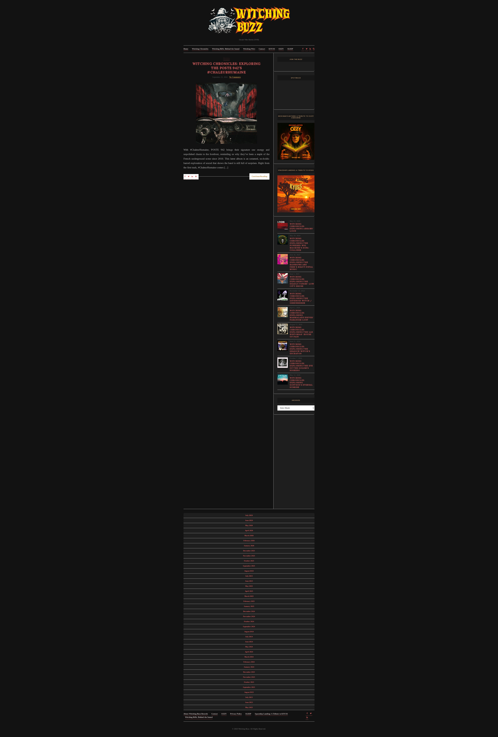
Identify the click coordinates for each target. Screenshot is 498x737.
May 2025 (249, 586)
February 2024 (249, 662)
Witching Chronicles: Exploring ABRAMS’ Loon (301, 227)
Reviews (226, 58)
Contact (262, 49)
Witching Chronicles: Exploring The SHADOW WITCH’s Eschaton (300, 349)
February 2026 (249, 541)
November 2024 (249, 616)
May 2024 (249, 647)
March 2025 (249, 596)
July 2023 (249, 697)
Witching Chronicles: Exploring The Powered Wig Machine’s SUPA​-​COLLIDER (300, 244)
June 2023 (249, 702)
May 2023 (249, 707)
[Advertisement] (295, 463)
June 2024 (249, 642)
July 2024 (249, 637)
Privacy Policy (236, 714)
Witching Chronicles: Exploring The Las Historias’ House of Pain (301, 332)
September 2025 (249, 566)
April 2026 (249, 530)
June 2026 (249, 520)
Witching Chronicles (200, 49)
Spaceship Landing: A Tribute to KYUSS (271, 714)
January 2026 (249, 546)
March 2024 (249, 657)
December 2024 (249, 611)
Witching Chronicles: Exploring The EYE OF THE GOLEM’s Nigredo (301, 366)
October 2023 (249, 682)
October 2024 (249, 621)
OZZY (281, 49)
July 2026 (249, 515)
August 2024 (249, 632)
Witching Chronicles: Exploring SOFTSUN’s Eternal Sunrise (301, 382)
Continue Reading (259, 176)
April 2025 (249, 591)
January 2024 (249, 667)
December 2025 (249, 551)
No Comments (235, 77)
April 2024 (249, 652)
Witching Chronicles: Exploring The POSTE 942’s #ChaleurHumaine (226, 68)
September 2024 (249, 626)
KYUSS (272, 49)
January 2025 (249, 606)
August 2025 (249, 571)
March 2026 (249, 536)
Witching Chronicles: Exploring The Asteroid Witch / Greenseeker (301, 298)
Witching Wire (249, 49)
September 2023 (249, 687)
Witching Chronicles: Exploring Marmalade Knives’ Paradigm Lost (301, 315)
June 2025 (249, 581)
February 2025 (249, 601)
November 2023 (249, 677)
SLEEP (290, 49)
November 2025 (249, 556)
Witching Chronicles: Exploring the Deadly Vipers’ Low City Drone (302, 281)
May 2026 (249, 525)
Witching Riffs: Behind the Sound (226, 49)
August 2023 (249, 692)
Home (186, 49)
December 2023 (249, 672)
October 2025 (249, 561)
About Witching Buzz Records (196, 714)
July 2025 (249, 576)
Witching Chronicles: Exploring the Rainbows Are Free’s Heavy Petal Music (301, 263)
